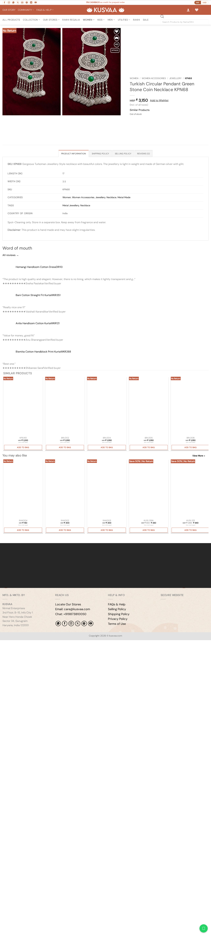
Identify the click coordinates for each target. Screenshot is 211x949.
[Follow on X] (18, 2)
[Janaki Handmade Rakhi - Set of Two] (65, 489)
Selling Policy (117, 609)
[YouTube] (90, 623)
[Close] (3, 537)
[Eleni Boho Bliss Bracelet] (65, 406)
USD (205, 2)
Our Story (8, 9)
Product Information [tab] (73, 153)
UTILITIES (123, 19)
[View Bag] (206, 10)
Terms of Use (117, 624)
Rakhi (136, 19)
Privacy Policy (117, 619)
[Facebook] (64, 623)
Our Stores (50, 19)
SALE (146, 19)
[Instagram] (71, 623)
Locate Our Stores (68, 604)
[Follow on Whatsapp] (13, 2)
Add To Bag (23, 447)
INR (197, 2)
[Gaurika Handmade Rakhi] (107, 489)
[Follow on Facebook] (4, 2)
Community (25, 9)
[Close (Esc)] (32, 643)
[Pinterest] (84, 623)
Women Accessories (154, 78)
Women (134, 78)
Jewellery (175, 78)
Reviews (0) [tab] (143, 153)
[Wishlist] (196, 10)
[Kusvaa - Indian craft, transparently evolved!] (105, 10)
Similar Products (140, 110)
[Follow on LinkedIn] (31, 2)
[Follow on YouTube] (36, 2)
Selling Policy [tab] (123, 153)
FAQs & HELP (43, 9)
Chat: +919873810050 (70, 614)
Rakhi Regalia (71, 19)
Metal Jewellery (70, 205)
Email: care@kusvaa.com (72, 609)
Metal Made (124, 197)
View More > (198, 455)
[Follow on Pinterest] (27, 2)
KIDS (99, 19)
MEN (110, 19)
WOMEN (87, 19)
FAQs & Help (116, 604)
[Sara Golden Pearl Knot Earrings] (23, 406)
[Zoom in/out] (3, 643)
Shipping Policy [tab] (100, 153)
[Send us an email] (22, 2)
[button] (188, 10)
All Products (11, 19)
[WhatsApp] (58, 623)
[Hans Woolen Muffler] (148, 489)
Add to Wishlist (159, 100)
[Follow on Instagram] (9, 2)
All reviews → (10, 255)
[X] (77, 623)
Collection (30, 19)
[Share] (22, 643)
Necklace (111, 197)
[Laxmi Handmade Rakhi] (23, 489)
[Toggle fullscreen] (13, 643)
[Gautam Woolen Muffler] (190, 489)
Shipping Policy (118, 614)
